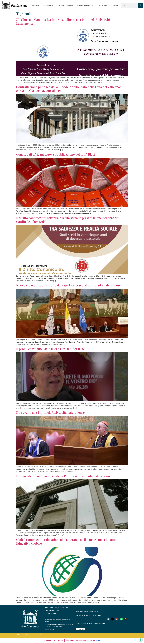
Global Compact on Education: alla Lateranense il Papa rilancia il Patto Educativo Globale (66, 541)
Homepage (35, 5)
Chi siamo (47, 5)
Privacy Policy (80, 629)
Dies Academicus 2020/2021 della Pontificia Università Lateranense (63, 476)
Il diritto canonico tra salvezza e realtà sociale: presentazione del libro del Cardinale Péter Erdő (67, 220)
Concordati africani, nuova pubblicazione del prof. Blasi (55, 154)
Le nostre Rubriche (84, 5)
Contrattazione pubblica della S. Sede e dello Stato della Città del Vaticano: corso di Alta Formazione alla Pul (68, 89)
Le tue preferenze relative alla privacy (80, 640)
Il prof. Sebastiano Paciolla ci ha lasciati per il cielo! (52, 349)
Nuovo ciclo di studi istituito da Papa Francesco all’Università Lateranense (68, 285)
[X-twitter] (112, 619)
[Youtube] (116, 619)
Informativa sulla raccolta (53, 640)
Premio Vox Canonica (65, 5)
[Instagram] (125, 619)
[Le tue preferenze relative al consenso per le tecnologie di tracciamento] (140, 639)
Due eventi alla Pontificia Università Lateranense (50, 412)
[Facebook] (108, 619)
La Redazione (102, 5)
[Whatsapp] (121, 619)
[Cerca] (140, 5)
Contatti (115, 5)
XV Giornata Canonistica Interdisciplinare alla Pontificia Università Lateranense (63, 21)
